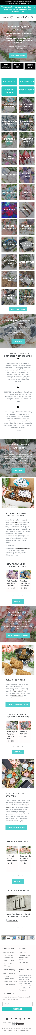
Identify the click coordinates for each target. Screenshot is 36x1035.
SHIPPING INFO (24, 962)
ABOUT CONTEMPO (8, 973)
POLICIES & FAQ (24, 955)
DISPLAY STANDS (8, 963)
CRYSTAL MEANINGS (9, 984)
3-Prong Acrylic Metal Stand (11, 858)
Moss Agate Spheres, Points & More (11, 735)
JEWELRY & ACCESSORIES (9, 227)
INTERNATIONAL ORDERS (24, 959)
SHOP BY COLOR (26, 90)
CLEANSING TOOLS (9, 262)
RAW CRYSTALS (7, 958)
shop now (18, 470)
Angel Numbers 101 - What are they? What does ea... (18, 915)
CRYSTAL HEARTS (9, 192)
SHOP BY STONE (9, 81)
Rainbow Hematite (24, 732)
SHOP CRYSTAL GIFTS (16, 827)
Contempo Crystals (12, 1022)
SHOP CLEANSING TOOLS (18, 704)
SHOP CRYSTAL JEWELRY (18, 635)
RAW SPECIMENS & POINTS (9, 122)
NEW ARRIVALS (7, 955)
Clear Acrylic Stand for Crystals (25, 858)
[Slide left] (13, 596)
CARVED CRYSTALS (9, 960)
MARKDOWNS (27, 297)
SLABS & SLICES (9, 175)
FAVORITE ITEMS (8, 979)
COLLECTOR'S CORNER (26, 140)
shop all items (18, 309)
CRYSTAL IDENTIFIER (9, 981)
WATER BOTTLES (26, 262)
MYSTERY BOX (26, 279)
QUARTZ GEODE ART (9, 279)
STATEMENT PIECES (26, 105)
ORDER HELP (23, 952)
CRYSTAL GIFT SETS (26, 122)
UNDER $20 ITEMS (9, 296)
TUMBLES (26, 192)
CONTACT (5, 976)
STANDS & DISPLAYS (26, 227)
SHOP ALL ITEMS (18, 56)
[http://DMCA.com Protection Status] (18, 1025)
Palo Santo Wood (19, 691)
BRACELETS (26, 210)
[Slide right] (22, 596)
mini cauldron (13, 698)
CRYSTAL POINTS (26, 157)
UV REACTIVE (9, 210)
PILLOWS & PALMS (27, 175)
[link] (18, 2)
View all (18, 601)
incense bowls (17, 695)
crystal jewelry (19, 619)
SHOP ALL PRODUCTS (9, 105)
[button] (29, 17)
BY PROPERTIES (27, 81)
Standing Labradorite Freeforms (25, 583)
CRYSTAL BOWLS (9, 244)
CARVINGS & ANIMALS (9, 140)
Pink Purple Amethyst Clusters (11, 583)
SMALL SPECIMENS (9, 157)
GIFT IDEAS (6, 966)
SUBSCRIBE (17, 1009)
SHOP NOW (18, 341)
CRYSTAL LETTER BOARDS (26, 244)
